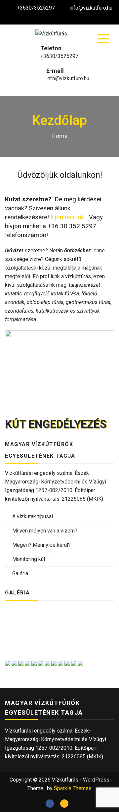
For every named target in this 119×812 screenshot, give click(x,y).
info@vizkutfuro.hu (90, 8)
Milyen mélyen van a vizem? (44, 531)
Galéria (20, 573)
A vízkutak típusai (32, 516)
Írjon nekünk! (68, 217)
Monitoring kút (28, 559)
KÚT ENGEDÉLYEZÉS (55, 424)
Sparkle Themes (73, 788)
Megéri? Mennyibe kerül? (41, 545)
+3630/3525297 (36, 8)
